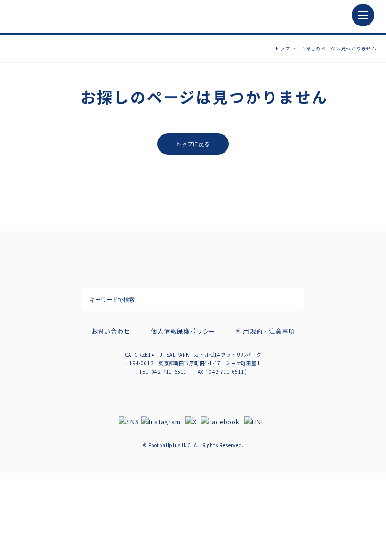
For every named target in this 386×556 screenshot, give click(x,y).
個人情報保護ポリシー (183, 331)
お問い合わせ (110, 331)
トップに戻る (193, 143)
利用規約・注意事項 (265, 331)
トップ (282, 48)
